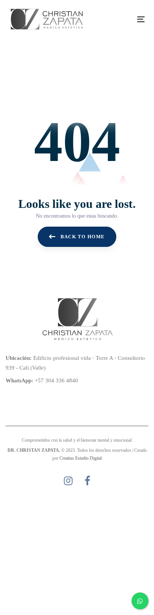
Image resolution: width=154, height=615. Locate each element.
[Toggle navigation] (122, 19)
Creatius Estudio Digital (80, 458)
